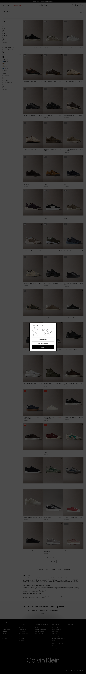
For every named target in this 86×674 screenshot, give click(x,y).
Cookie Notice (36, 335)
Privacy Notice (44, 335)
